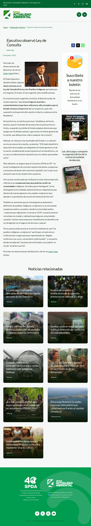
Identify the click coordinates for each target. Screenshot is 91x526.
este (5, 73)
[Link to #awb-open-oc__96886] (79, 14)
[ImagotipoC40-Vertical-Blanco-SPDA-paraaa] (31, 477)
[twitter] (79, 4)
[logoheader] (17, 11)
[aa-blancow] (60, 480)
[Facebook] (73, 45)
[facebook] (75, 4)
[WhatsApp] (82, 45)
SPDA (39, 521)
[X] (78, 45)
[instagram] (83, 4)
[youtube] (87, 4)
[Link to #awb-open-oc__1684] (84, 14)
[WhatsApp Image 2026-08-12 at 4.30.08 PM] (75, 165)
